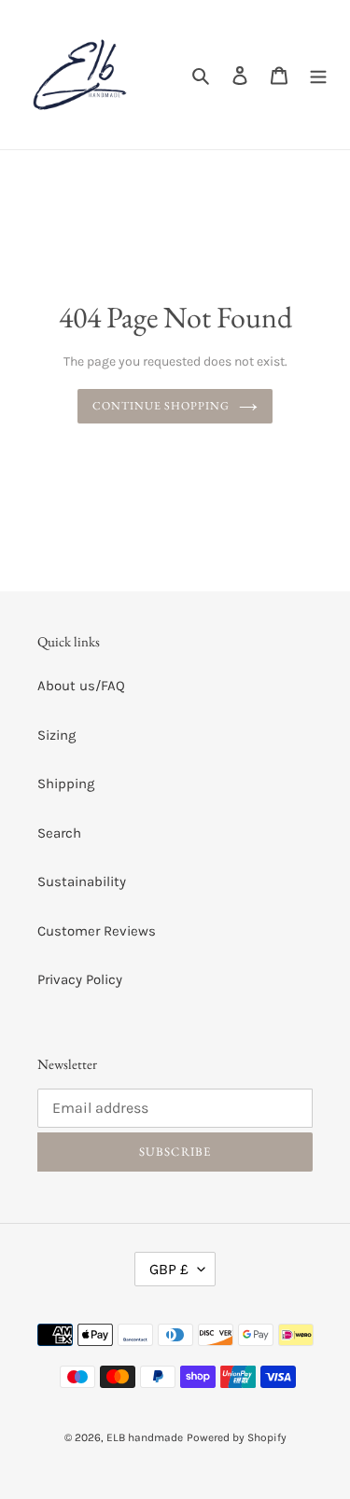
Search (59, 833)
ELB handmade (144, 1437)
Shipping (65, 783)
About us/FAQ (81, 685)
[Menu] (318, 75)
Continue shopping (161, 405)
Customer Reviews (96, 931)
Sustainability (81, 881)
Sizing (56, 735)
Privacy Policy (79, 979)
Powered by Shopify (237, 1437)
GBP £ (169, 1269)
